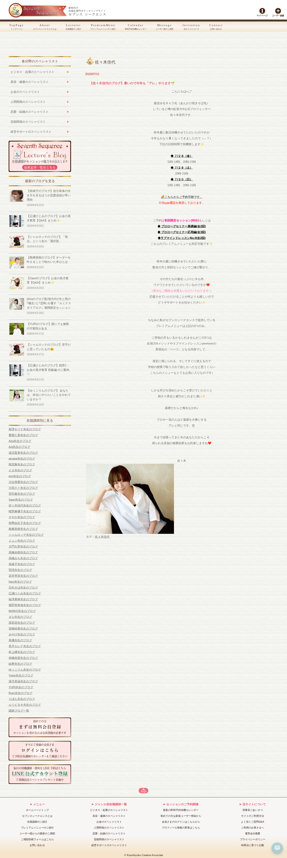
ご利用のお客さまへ (252, 827)
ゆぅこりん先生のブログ (25, 669)
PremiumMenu (103, 27)
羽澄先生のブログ (20, 570)
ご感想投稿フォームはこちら (37, 839)
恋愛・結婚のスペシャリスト (30, 111)
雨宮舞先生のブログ (22, 464)
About (44, 27)
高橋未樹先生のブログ (23, 552)
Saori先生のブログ (21, 499)
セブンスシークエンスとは (37, 815)
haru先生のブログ (20, 581)
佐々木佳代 (102, 536)
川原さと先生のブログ (23, 487)
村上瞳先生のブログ (22, 652)
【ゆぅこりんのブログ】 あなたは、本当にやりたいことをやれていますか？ (49, 395)
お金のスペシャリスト (25, 91)
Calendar (135, 27)
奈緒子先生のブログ (22, 564)
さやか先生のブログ (22, 517)
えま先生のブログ (20, 470)
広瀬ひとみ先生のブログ (25, 593)
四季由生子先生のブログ (25, 523)
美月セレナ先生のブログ (25, 646)
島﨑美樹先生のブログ (23, 529)
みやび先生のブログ (22, 634)
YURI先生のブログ (21, 687)
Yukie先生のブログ (21, 675)
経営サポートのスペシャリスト (31, 131)
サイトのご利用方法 (252, 815)
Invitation (191, 27)
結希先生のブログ (20, 663)
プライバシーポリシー (252, 839)
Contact (216, 27)
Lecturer (73, 27)
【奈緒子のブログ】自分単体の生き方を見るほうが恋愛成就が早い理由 (49, 195)
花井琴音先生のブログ (23, 575)
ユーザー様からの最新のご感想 (37, 833)
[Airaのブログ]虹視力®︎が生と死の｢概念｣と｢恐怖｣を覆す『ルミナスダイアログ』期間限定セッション (49, 303)
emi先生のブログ (20, 476)
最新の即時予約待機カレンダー (181, 810)
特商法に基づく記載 (252, 845)
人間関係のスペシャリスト (28, 101)
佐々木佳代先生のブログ (25, 505)
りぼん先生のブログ (22, 699)
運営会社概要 (252, 833)
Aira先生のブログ (20, 441)
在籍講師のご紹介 (37, 821)
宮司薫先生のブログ (22, 493)
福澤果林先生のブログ (23, 599)
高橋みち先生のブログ (23, 558)
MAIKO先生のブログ (22, 611)
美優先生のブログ (20, 640)
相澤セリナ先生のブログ (25, 429)
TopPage (16, 27)
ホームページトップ (37, 810)
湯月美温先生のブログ (23, 681)
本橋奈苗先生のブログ (23, 657)
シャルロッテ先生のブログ (26, 534)
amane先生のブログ (22, 458)
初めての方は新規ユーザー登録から (180, 815)
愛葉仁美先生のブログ (23, 435)
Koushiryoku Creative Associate (145, 855)
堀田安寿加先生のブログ (25, 605)
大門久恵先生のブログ (23, 546)
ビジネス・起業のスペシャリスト (32, 71)
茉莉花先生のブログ (22, 622)
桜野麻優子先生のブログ (25, 511)
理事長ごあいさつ (252, 810)
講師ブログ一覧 (19, 710)
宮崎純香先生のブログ (23, 628)
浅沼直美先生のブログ (23, 452)
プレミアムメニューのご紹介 (37, 827)
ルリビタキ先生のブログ (25, 704)
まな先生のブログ (20, 616)
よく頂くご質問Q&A (252, 821)
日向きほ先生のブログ (23, 587)
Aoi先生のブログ (19, 446)
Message (164, 27)
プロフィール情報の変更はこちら (181, 827)
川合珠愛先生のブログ (23, 482)
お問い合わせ (37, 845)
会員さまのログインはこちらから (181, 821)
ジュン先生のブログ (22, 540)
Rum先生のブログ (20, 693)
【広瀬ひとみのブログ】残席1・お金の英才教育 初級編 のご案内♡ (48, 370)
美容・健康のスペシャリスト (30, 81)
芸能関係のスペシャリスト (28, 121)
